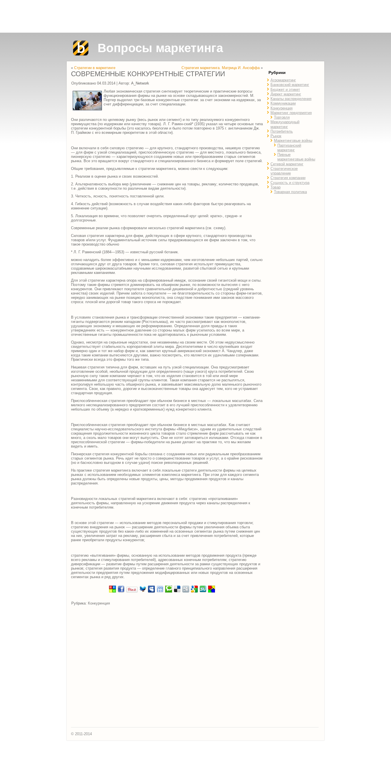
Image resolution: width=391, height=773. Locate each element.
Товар (275, 187)
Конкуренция (99, 603)
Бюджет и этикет (285, 89)
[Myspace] (151, 591)
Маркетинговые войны (293, 140)
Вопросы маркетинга (160, 48)
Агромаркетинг (283, 80)
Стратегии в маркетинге (94, 68)
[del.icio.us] (177, 591)
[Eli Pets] (211, 591)
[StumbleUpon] (203, 591)
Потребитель (281, 131)
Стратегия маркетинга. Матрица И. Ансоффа (220, 68)
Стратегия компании (287, 178)
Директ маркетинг (285, 94)
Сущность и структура (289, 183)
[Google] (194, 591)
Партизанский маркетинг (289, 147)
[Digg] (185, 591)
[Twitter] (143, 591)
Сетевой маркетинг (286, 164)
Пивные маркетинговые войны (296, 156)
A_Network (140, 83)
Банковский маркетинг (289, 85)
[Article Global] (112, 591)
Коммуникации (283, 103)
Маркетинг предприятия (291, 113)
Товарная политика (290, 192)
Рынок (275, 136)
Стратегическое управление (284, 170)
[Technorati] (168, 591)
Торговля (282, 117)
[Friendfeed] (160, 591)
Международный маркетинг (284, 124)
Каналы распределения (290, 99)
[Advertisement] (195, 16)
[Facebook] (121, 591)
